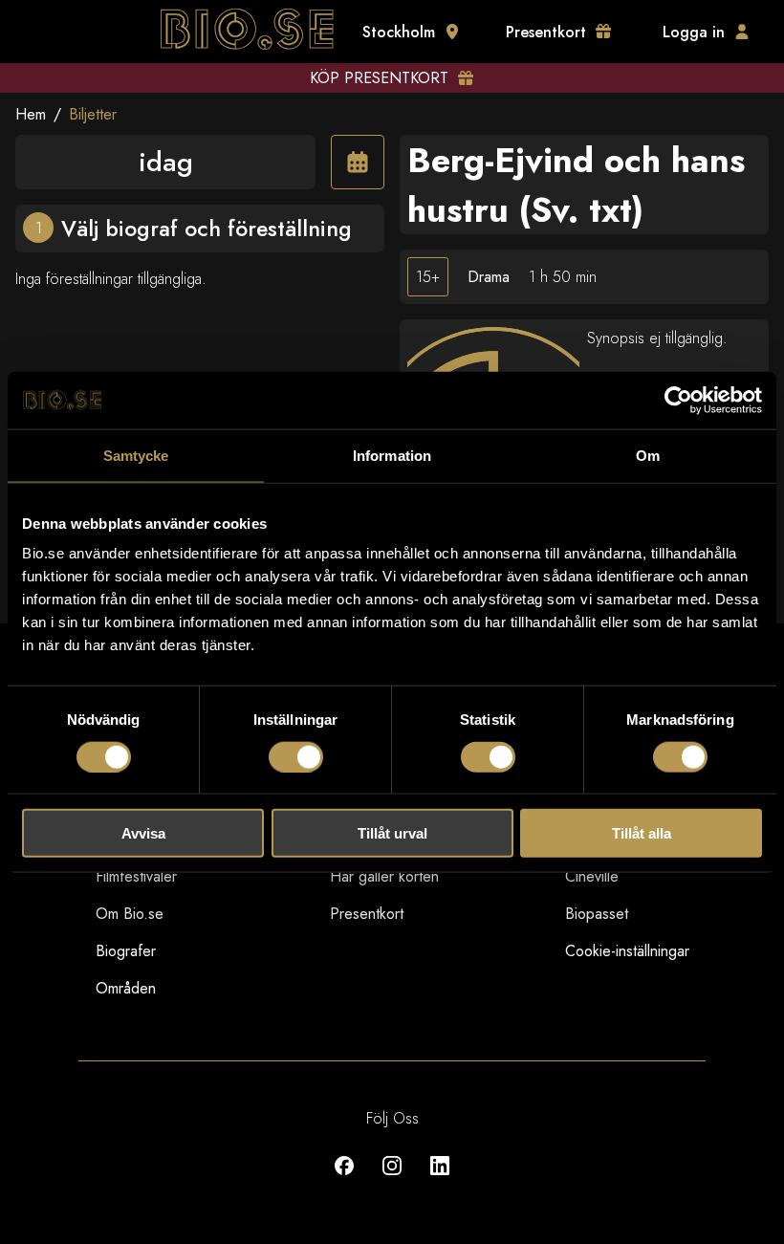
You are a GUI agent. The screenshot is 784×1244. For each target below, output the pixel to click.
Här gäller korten (384, 876)
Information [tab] (392, 455)
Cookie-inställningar (627, 951)
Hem (30, 114)
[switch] (296, 756)
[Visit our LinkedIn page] (439, 1179)
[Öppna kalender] (357, 162)
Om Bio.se (129, 914)
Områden (126, 988)
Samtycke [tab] (136, 455)
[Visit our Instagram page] (392, 1179)
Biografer (126, 951)
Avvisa (143, 833)
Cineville (592, 876)
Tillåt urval (392, 833)
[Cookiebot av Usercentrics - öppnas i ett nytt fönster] (678, 399)
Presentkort (366, 914)
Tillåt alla (641, 833)
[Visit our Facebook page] (344, 1179)
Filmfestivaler (136, 876)
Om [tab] (648, 455)
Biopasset (596, 914)
